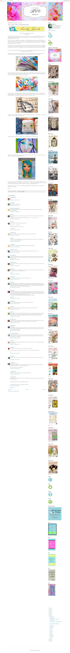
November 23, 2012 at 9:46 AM (14, 316)
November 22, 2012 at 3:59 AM (14, 287)
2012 (50, 615)
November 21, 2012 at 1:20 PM (14, 229)
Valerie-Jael (12, 232)
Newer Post (9, 389)
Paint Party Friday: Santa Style (54, 623)
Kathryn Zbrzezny (13, 249)
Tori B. (11, 306)
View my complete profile (52, 30)
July (50, 629)
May (50, 631)
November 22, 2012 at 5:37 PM (14, 303)
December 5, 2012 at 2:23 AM (14, 385)
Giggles (11, 290)
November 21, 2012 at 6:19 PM (14, 265)
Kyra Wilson (12, 319)
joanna (11, 356)
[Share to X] (21, 191)
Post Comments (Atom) (15, 391)
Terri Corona (12, 255)
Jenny (11, 268)
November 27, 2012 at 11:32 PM (15, 368)
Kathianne (11, 325)
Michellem (11, 301)
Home (27, 389)
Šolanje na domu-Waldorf (14, 208)
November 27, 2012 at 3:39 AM (14, 359)
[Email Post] (18, 191)
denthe (11, 282)
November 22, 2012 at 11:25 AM (15, 298)
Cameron (11, 362)
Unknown (11, 244)
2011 (50, 638)
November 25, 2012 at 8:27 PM (14, 344)
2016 (50, 610)
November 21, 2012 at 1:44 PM (14, 235)
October (51, 625)
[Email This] (19, 191)
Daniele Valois (12, 197)
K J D (11, 221)
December (51, 616)
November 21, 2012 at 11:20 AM (15, 211)
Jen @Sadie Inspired (13, 333)
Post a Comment (11, 387)
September (51, 626)
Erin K (11, 340)
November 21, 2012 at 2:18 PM (14, 246)
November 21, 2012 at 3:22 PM (14, 252)
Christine (11, 276)
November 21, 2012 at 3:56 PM (14, 259)
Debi (11, 214)
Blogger (39, 650)
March (51, 634)
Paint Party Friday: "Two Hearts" (54, 619)
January (51, 636)
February (51, 635)
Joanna (11, 347)
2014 (50, 613)
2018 (50, 608)
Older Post (44, 389)
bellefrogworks (12, 262)
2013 (50, 614)
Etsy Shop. (26, 72)
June (51, 630)
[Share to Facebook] (23, 191)
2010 (50, 639)
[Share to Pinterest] (24, 191)
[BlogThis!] (20, 191)
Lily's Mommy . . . (52, 620)
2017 (50, 609)
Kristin (55, 24)
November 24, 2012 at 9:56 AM (14, 322)
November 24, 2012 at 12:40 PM (15, 330)
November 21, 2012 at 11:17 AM (15, 205)
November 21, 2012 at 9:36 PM (14, 279)
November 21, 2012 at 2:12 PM (14, 241)
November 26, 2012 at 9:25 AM (14, 353)
